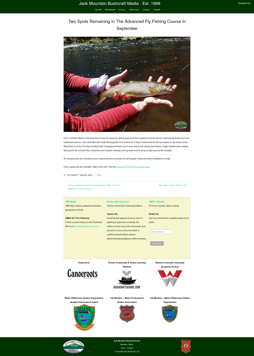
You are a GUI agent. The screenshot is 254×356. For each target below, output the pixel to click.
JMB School (134, 9)
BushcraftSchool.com (118, 201)
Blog (99, 174)
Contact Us (244, 3)
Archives (121, 9)
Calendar (146, 9)
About (156, 9)
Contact (130, 348)
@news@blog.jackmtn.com (86, 226)
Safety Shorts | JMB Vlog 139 (174, 185)
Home (97, 9)
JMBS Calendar (156, 201)
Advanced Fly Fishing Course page (133, 166)
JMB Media (109, 9)
